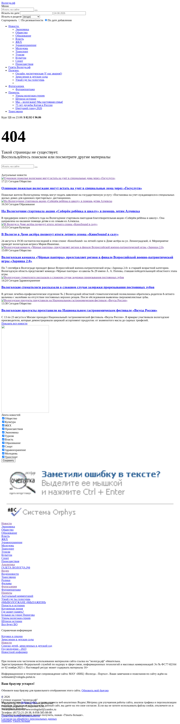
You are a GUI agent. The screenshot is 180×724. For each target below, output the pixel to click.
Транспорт (21, 51)
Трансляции (15, 111)
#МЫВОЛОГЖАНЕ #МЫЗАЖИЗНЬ (23, 602)
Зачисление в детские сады (31, 76)
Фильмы (6, 583)
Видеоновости (10, 573)
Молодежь (21, 48)
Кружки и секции (12, 636)
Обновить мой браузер (95, 690)
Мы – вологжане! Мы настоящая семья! (39, 101)
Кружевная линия (12, 608)
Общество (21, 32)
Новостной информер (14, 652)
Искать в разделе (11, 16)
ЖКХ (18, 41)
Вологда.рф (8, 2)
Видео (5, 570)
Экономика (22, 29)
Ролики (5, 580)
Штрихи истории (25, 98)
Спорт (19, 60)
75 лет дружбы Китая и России (34, 105)
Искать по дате (10, 13)
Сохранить (8, 460)
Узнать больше (21, 720)
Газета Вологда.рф (19, 67)
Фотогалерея (16, 86)
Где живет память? (12, 611)
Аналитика (8, 564)
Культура (20, 57)
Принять (6, 720)
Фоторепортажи (25, 89)
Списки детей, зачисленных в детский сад (26, 645)
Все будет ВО (9, 624)
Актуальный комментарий (17, 595)
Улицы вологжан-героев (30, 95)
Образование (23, 35)
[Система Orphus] (90, 520)
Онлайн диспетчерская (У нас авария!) (38, 73)
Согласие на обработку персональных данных (29, 718)
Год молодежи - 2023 (13, 648)
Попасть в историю (13, 605)
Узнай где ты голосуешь (29, 79)
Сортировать (9, 20)
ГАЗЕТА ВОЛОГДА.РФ (15, 567)
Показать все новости (14, 323)
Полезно (13, 70)
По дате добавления (60, 20)
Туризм (19, 54)
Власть (19, 38)
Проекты (14, 92)
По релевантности (32, 20)
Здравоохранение (25, 45)
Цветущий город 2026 (28, 108)
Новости (14, 26)
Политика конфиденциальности (20, 715)
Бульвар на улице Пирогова (18, 614)
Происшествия (24, 64)
